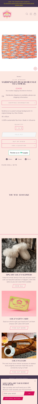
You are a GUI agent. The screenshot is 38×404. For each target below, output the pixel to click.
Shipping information (19, 103)
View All (19, 286)
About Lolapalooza (18, 378)
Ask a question (19, 145)
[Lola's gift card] (19, 303)
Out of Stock (19, 141)
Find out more (19, 328)
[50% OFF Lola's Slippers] (19, 255)
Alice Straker (19, 79)
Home (18, 76)
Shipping (16, 90)
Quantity (19, 124)
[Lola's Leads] (19, 345)
